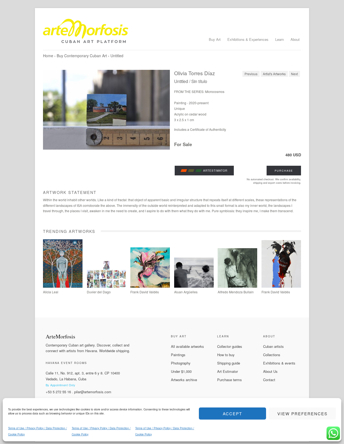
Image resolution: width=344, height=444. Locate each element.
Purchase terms (229, 379)
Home (48, 55)
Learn (279, 39)
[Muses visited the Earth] (150, 286)
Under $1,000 (181, 371)
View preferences (302, 413)
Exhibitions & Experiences (247, 39)
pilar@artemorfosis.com (92, 391)
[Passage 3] (281, 286)
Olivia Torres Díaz (194, 73)
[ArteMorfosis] (172, 33)
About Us (270, 371)
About (295, 39)
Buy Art (215, 39)
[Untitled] (106, 110)
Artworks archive (184, 379)
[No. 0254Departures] (194, 286)
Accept (232, 413)
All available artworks (187, 346)
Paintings (178, 354)
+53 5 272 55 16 (58, 391)
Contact (269, 379)
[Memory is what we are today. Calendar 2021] (106, 286)
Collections (271, 354)
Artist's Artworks (274, 73)
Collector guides (229, 346)
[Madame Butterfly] (63, 286)
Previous (251, 73)
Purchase (284, 170)
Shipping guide (228, 363)
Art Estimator (227, 371)
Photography (181, 363)
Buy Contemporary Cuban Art (82, 55)
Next (294, 73)
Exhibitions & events (279, 363)
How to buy (226, 354)
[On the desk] (237, 286)
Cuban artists (273, 346)
